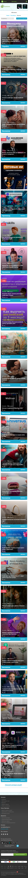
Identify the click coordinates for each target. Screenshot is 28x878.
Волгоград (14, 1)
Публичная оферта (6, 821)
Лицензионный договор (7, 819)
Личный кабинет (26, 1)
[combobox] (7, 18)
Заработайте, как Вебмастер (8, 811)
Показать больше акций (13, 785)
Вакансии (4, 802)
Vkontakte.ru (3, 834)
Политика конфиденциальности (8, 822)
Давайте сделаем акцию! (7, 810)
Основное (4, 799)
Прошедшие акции (6, 813)
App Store (4, 843)
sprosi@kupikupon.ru (5, 827)
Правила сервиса (5, 804)
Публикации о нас (5, 801)
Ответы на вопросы (6, 805)
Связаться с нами (4, 828)
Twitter (5, 834)
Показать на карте (21, 18)
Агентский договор (6, 817)
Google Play (12, 843)
